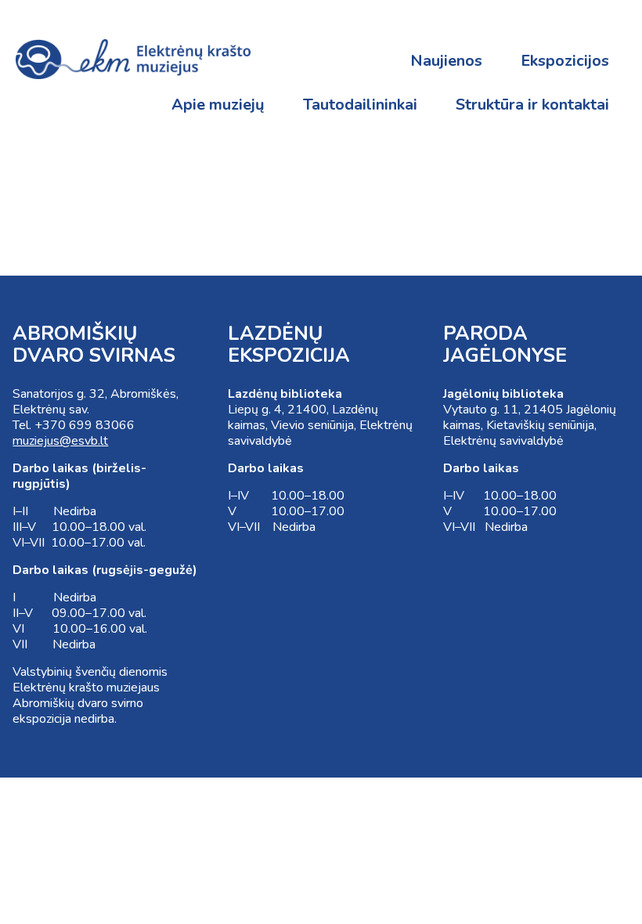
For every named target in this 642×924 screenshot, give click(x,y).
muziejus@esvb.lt (60, 440)
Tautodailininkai (360, 104)
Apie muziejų (218, 104)
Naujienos (446, 60)
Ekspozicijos (565, 60)
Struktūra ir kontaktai (532, 104)
